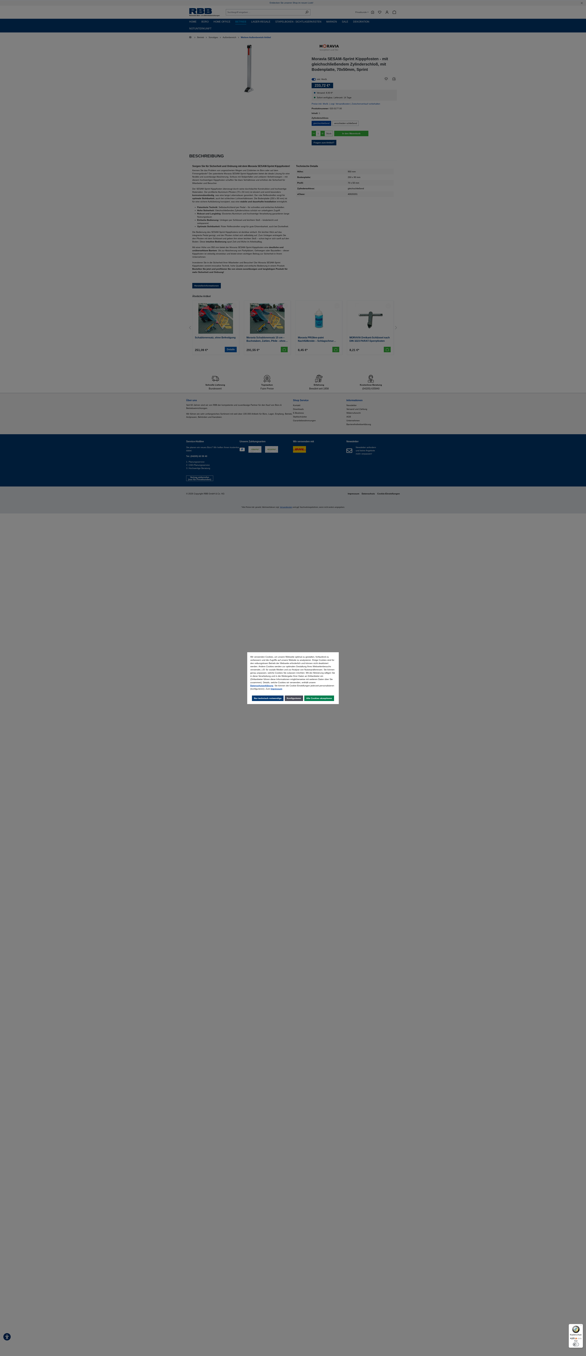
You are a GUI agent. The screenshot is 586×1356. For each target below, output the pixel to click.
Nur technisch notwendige (268, 698)
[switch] (576, 1344)
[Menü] (581, 1326)
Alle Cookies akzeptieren (319, 698)
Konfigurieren (294, 698)
